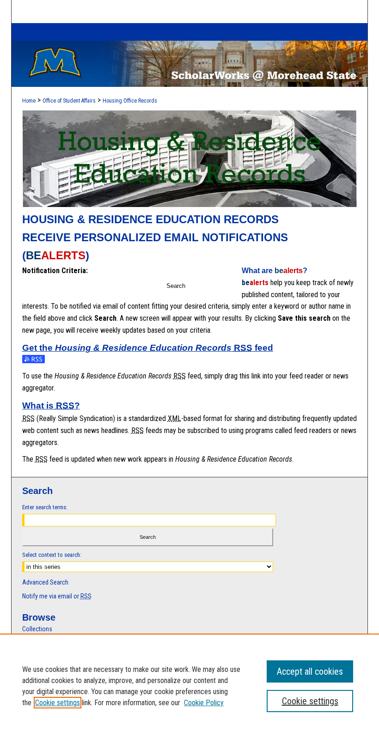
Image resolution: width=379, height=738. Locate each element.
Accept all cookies (310, 671)
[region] (189, 686)
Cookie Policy (204, 702)
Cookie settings (57, 702)
